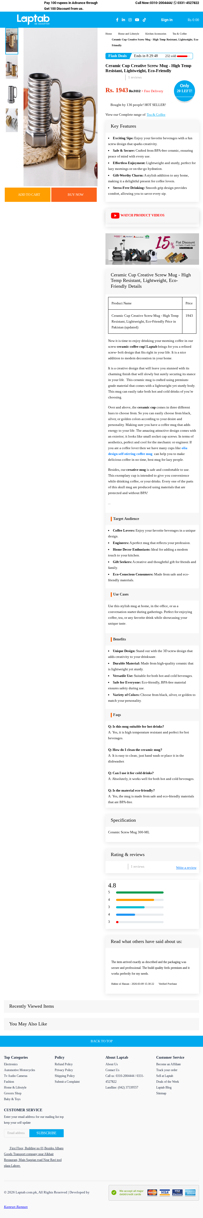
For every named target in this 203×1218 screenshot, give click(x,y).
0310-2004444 (161, 3)
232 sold (170, 56)
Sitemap (161, 1093)
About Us (111, 1064)
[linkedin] (123, 20)
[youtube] (137, 20)
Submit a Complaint (67, 1082)
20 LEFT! (184, 91)
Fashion (9, 1082)
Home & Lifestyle (15, 1087)
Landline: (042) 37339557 (121, 1087)
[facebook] (117, 20)
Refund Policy (64, 1064)
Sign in (166, 20)
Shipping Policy (65, 1076)
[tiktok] (144, 20)
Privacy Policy (64, 1070)
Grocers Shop (12, 1093)
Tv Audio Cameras (15, 1076)
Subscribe (46, 1133)
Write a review (186, 868)
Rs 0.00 (193, 20)
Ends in (139, 56)
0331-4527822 (188, 3)
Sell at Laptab (164, 1076)
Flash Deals (117, 56)
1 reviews (135, 77)
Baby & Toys (12, 1099)
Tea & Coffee (156, 115)
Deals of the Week (167, 1082)
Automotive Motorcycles (19, 1070)
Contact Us (112, 1070)
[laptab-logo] (33, 19)
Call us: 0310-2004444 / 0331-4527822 (124, 1079)
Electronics (11, 1064)
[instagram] (130, 20)
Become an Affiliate (168, 1064)
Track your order (166, 1070)
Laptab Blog (164, 1087)
